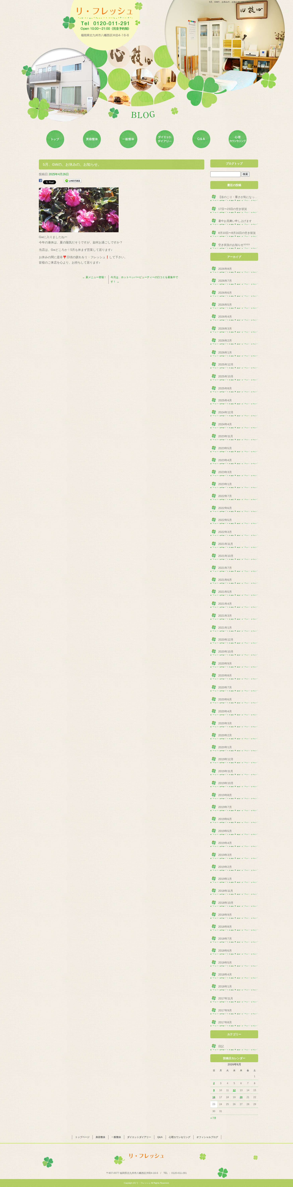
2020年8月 (225, 675)
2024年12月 (225, 412)
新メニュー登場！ (94, 277)
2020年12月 (225, 639)
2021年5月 (225, 591)
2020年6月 (225, 699)
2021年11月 (225, 543)
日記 (221, 1046)
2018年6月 (225, 950)
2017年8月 (225, 1022)
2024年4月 (225, 424)
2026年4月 (225, 316)
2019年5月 (225, 831)
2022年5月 (225, 520)
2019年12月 (225, 759)
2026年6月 (225, 292)
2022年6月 (225, 508)
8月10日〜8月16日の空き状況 (237, 232)
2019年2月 (225, 866)
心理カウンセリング (237, 139)
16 (213, 1097)
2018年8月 (225, 926)
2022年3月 (225, 531)
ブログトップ (234, 163)
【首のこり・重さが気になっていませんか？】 (238, 197)
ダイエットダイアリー (164, 139)
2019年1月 (225, 878)
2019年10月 (225, 783)
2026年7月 (225, 280)
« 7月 (213, 1118)
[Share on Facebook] (40, 181)
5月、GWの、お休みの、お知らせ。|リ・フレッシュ (232, 2)
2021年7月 (225, 567)
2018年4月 (225, 974)
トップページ (55, 139)
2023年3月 (225, 472)
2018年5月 (225, 962)
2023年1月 (225, 484)
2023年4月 (225, 460)
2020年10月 (225, 651)
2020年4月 (225, 711)
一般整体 (128, 139)
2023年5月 (225, 448)
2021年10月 (225, 555)
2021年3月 (225, 615)
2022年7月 (225, 496)
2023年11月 (225, 436)
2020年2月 (225, 735)
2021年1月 (225, 627)
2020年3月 (225, 723)
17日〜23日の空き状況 (232, 209)
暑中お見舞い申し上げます (235, 220)
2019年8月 (225, 795)
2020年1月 (225, 747)
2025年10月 (225, 376)
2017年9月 (225, 1010)
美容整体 (92, 139)
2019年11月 (225, 771)
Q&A (201, 139)
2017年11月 (225, 998)
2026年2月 (225, 340)
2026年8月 (225, 268)
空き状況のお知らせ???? (234, 244)
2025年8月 (225, 388)
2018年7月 (225, 938)
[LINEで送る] (73, 181)
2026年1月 (225, 352)
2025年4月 (225, 400)
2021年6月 (225, 579)
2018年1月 (225, 986)
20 (241, 1097)
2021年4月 (225, 603)
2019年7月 (225, 807)
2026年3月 (225, 328)
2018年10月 (225, 902)
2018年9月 (225, 914)
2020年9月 (225, 663)
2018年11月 (225, 890)
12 (234, 1090)
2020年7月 (225, 687)
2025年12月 (225, 364)
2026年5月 (225, 304)
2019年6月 (225, 819)
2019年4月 (225, 842)
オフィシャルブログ (207, 1137)
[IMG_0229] (79, 229)
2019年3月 (225, 854)
